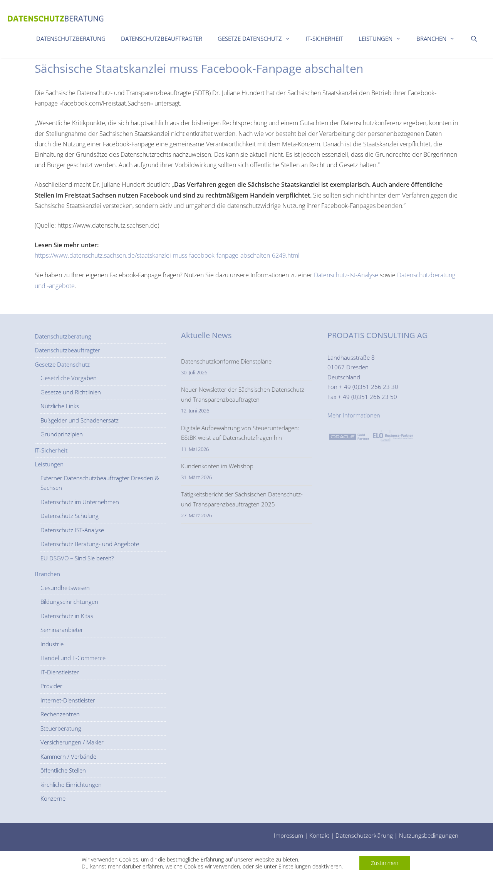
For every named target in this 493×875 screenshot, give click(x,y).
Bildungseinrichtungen (69, 601)
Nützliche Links (59, 406)
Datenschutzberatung (71, 38)
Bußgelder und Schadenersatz (79, 420)
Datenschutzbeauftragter (161, 38)
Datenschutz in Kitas (66, 616)
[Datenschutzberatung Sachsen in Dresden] (56, 16)
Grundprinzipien (61, 434)
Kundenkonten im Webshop (217, 466)
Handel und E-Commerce (73, 658)
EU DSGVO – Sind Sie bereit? (77, 558)
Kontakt (319, 835)
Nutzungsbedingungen (428, 835)
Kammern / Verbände (68, 756)
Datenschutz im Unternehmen (79, 502)
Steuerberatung (60, 728)
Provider (51, 686)
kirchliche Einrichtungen (71, 784)
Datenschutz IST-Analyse (72, 530)
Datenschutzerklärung (364, 835)
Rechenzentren (60, 714)
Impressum (288, 835)
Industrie (52, 644)
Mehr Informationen (353, 415)
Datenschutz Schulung (69, 516)
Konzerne (52, 798)
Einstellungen (294, 866)
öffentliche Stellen (63, 770)
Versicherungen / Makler (72, 742)
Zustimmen (384, 863)
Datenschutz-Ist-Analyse (346, 275)
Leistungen (375, 38)
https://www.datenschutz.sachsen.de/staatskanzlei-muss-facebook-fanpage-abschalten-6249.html (167, 255)
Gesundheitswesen (65, 588)
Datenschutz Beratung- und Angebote (89, 544)
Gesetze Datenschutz (250, 38)
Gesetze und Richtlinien (70, 392)
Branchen (431, 38)
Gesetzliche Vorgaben (68, 378)
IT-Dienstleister (59, 672)
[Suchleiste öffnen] (474, 38)
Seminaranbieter (61, 630)
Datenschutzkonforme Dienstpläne (226, 361)
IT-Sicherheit (324, 38)
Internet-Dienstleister (67, 700)
